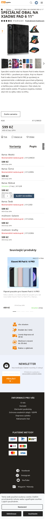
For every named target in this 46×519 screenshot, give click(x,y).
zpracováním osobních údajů (31, 374)
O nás (23, 403)
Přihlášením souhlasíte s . (32, 373)
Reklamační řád (23, 419)
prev (2, 270)
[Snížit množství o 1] (3, 196)
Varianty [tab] (15, 146)
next (43, 270)
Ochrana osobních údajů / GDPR (23, 412)
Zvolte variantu (10, 114)
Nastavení (22, 507)
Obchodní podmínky (23, 409)
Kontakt (23, 406)
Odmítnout (11, 514)
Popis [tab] (33, 146)
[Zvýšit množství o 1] (11, 196)
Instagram (25, 475)
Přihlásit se (11, 380)
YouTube (25, 480)
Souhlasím (32, 514)
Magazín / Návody (25, 487)
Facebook (26, 470)
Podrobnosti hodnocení (35, 21)
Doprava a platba (23, 415)
